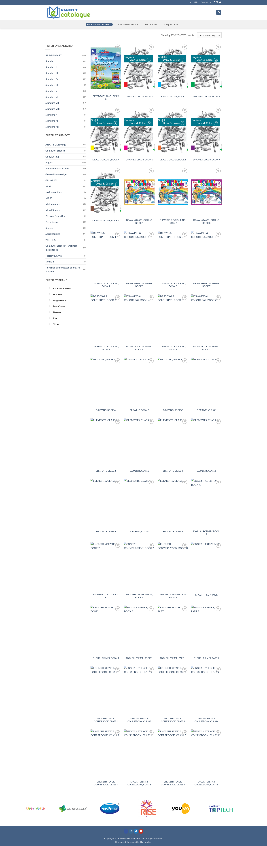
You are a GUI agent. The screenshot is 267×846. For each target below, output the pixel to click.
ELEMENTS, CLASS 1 (206, 410)
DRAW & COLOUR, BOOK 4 (105, 159)
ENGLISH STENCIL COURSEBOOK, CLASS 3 (173, 720)
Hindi (48, 186)
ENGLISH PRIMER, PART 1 (173, 658)
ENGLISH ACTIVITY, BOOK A (206, 532)
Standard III (51, 73)
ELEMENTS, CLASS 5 (206, 470)
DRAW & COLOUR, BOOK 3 (206, 96)
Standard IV (51, 79)
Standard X (51, 114)
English (49, 162)
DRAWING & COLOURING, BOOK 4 (106, 285)
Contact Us (206, 2)
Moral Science (52, 210)
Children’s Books (128, 24)
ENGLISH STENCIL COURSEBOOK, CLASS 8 (206, 783)
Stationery (151, 24)
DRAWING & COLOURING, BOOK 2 (173, 221)
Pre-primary (51, 221)
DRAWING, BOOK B (139, 410)
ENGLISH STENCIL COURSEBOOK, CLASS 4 (206, 720)
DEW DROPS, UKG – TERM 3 (106, 97)
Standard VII (52, 102)
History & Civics (53, 255)
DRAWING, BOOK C (173, 410)
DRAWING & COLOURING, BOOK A (139, 348)
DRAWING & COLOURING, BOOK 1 (139, 221)
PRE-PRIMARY (53, 55)
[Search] (218, 12)
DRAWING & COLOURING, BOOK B (173, 348)
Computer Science (55, 150)
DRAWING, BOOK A (106, 410)
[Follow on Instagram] (217, 2)
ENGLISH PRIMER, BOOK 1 (106, 658)
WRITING (50, 239)
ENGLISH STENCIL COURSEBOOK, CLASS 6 (139, 783)
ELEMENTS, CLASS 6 (106, 531)
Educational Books (98, 24)
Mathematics (52, 204)
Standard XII (52, 126)
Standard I (50, 61)
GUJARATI (51, 180)
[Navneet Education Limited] (94, 12)
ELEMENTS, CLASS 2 (106, 470)
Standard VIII (52, 108)
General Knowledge (55, 174)
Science (49, 227)
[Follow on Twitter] (220, 2)
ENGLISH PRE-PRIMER (206, 594)
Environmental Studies (57, 168)
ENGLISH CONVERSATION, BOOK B (172, 596)
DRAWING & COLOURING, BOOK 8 (106, 348)
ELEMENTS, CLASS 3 (139, 470)
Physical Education (55, 216)
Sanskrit (49, 261)
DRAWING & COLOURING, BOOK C (206, 348)
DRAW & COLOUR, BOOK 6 (172, 159)
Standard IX (51, 84)
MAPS (48, 198)
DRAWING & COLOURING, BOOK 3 (206, 221)
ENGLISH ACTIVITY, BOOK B (106, 596)
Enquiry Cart (172, 24)
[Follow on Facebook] (214, 2)
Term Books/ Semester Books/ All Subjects (63, 269)
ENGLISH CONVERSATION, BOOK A (139, 596)
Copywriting (52, 156)
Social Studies (52, 233)
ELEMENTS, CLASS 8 (173, 531)
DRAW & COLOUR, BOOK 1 (139, 96)
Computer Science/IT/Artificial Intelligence (61, 247)
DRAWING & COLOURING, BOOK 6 (173, 285)
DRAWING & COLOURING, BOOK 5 (139, 285)
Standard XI (51, 120)
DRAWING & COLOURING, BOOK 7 (206, 285)
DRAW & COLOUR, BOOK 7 (206, 159)
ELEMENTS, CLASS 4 (173, 470)
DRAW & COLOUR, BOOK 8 (105, 220)
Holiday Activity (54, 192)
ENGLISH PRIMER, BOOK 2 (139, 658)
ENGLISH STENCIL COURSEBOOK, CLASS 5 (106, 783)
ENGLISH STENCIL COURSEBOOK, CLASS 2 (139, 720)
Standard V (51, 90)
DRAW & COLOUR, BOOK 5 (139, 159)
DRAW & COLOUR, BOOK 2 (172, 96)
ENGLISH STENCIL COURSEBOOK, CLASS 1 (106, 720)
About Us (193, 2)
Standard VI (51, 96)
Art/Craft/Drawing (55, 144)
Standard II (51, 67)
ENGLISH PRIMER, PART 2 (206, 658)
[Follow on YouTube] (141, 831)
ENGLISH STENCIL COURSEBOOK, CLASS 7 (173, 783)
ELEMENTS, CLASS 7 (139, 531)
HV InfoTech (146, 842)
